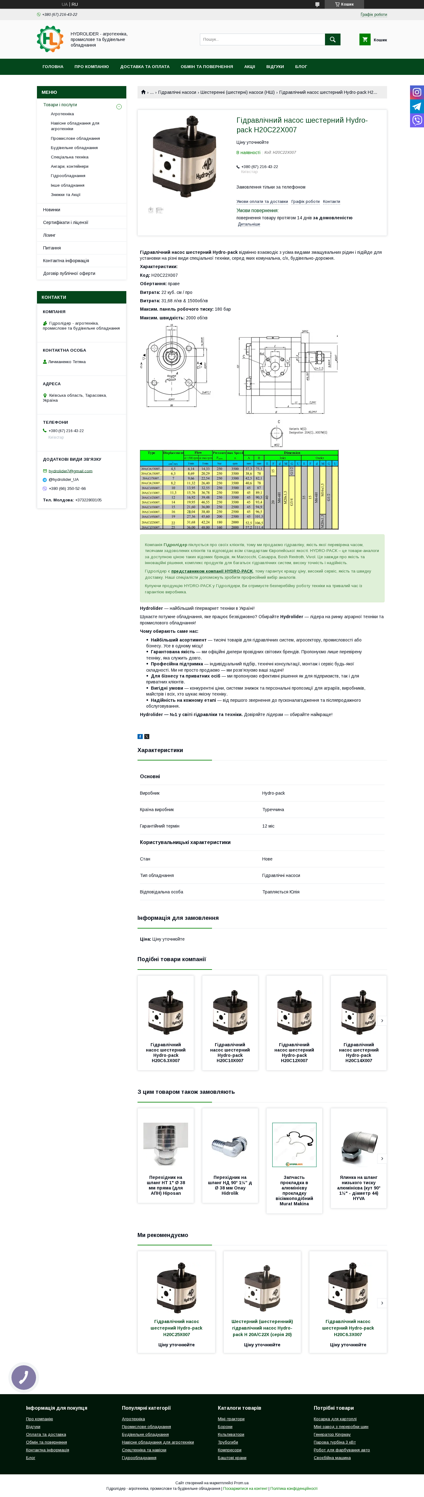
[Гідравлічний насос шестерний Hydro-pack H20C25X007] (176, 1282)
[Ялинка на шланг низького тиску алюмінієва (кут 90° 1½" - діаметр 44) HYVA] (359, 1139)
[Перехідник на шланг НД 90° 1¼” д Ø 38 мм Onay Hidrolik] (230, 1139)
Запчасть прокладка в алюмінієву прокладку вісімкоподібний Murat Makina (295, 1190)
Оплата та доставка (46, 1434)
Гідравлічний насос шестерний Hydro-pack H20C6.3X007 (166, 1052)
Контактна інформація (66, 260)
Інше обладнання (67, 185)
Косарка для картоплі (335, 1419)
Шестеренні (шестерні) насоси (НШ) (238, 92)
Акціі (249, 66)
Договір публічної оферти (69, 273)
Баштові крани (232, 1457)
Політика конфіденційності (294, 1488)
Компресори (229, 1450)
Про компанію (91, 66)
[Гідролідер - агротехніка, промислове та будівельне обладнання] (50, 50)
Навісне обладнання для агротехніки (75, 126)
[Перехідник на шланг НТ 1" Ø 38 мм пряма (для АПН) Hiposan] (166, 1139)
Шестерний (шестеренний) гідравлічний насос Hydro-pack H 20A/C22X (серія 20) (263, 1328)
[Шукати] (333, 39)
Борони (225, 1426)
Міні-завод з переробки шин (341, 1426)
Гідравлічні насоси (177, 92)
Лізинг (49, 235)
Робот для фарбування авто (342, 1450)
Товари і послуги (60, 104)
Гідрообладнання (68, 175)
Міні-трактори (231, 1419)
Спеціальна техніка (69, 157)
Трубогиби (228, 1442)
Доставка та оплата (144, 66)
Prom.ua (241, 1483)
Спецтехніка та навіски (144, 1450)
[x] (146, 737)
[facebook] (140, 737)
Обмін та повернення (207, 66)
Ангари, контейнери (69, 166)
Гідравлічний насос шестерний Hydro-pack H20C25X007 (177, 1328)
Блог (301, 66)
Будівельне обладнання (74, 147)
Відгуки (275, 66)
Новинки (51, 209)
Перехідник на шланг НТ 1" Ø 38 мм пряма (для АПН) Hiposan (166, 1185)
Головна (53, 66)
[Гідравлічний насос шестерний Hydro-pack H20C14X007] (359, 1007)
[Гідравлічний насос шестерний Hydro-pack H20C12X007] (295, 1007)
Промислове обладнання (75, 138)
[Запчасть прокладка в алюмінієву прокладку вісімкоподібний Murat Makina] (295, 1139)
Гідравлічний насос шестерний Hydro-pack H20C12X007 (294, 1052)
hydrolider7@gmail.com (70, 470)
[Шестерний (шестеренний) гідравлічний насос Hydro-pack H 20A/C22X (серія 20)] (262, 1282)
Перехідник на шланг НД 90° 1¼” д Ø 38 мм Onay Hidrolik (230, 1185)
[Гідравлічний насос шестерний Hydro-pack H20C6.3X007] (166, 1007)
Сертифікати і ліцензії (65, 222)
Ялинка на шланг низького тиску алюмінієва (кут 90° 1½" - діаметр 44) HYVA (359, 1188)
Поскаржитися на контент (245, 1488)
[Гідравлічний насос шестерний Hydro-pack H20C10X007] (230, 1007)
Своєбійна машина (332, 1457)
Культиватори (231, 1434)
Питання (52, 247)
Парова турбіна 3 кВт (335, 1442)
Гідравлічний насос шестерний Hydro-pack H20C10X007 (230, 1052)
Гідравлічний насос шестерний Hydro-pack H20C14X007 (359, 1052)
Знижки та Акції (66, 194)
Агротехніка (62, 114)
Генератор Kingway (332, 1434)
